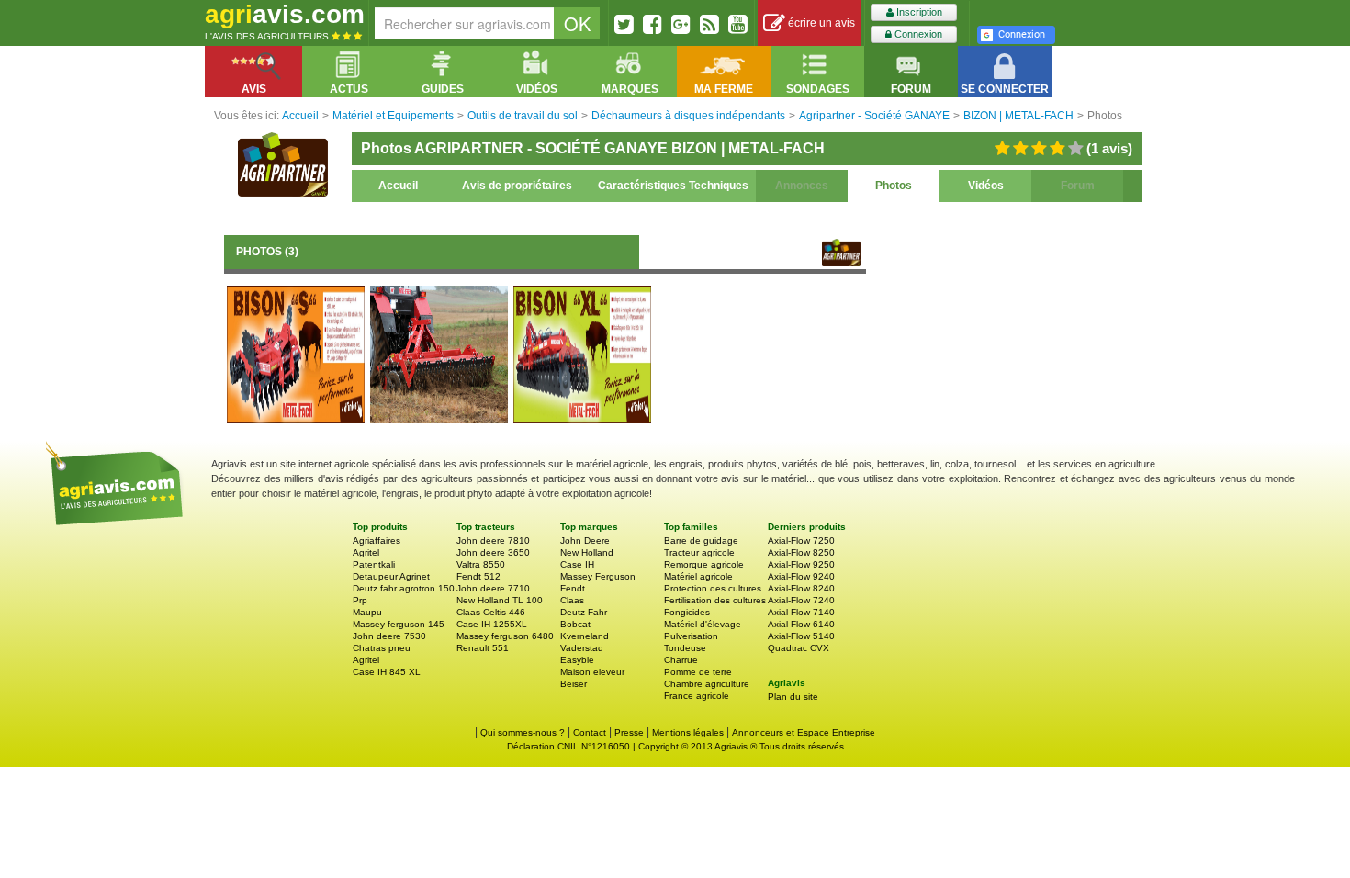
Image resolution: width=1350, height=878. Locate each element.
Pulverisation (691, 636)
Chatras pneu (382, 648)
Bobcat (575, 624)
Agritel (366, 552)
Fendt (572, 588)
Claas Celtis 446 (490, 612)
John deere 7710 (493, 588)
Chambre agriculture (706, 684)
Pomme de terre (698, 672)
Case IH (577, 564)
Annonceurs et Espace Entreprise (803, 732)
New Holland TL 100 (499, 600)
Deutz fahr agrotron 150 (404, 588)
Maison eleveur (592, 672)
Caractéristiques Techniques (673, 185)
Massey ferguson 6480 (505, 636)
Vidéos (986, 185)
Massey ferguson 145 (398, 624)
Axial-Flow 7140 (801, 612)
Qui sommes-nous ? (522, 732)
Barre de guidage (701, 540)
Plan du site (793, 697)
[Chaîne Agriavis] (738, 24)
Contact (589, 732)
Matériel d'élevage (702, 624)
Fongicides (687, 612)
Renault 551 (482, 648)
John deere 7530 (389, 636)
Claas (572, 600)
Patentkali (374, 564)
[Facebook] (652, 24)
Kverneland (584, 636)
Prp (360, 600)
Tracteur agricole (699, 552)
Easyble (577, 660)
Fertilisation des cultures (715, 600)
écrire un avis (820, 23)
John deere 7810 (493, 540)
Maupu (367, 612)
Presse (629, 732)
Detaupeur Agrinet (391, 576)
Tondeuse (685, 648)
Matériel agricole (698, 576)
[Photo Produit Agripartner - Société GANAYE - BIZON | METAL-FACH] (295, 353)
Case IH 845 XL (387, 672)
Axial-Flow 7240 (801, 600)
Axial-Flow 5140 (801, 636)
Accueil (398, 185)
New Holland (586, 552)
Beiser (573, 684)
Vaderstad (581, 648)
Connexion (917, 33)
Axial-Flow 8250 (801, 552)
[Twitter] (624, 24)
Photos (893, 185)
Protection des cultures (712, 588)
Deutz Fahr (583, 612)
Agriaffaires (376, 540)
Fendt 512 (478, 576)
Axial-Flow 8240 (801, 588)
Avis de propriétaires (517, 185)
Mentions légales (688, 732)
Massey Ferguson (598, 576)
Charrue (681, 660)
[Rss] (709, 24)
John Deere (585, 540)
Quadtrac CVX (798, 648)
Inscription (918, 11)
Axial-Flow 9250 (801, 564)
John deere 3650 (493, 552)
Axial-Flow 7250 (801, 540)
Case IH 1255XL (491, 624)
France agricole (696, 696)
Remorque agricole (704, 564)
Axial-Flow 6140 (801, 624)
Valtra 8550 (480, 564)
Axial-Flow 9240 (801, 576)
